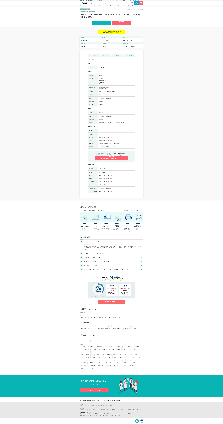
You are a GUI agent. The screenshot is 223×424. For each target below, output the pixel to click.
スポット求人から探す (107, 405)
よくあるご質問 (135, 409)
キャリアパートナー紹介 (115, 409)
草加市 (82, 354)
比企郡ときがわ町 (107, 362)
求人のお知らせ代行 (91, 415)
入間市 (103, 354)
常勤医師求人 (95, 5)
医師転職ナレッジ (99, 413)
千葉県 (104, 341)
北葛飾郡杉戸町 (83, 368)
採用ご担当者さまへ (123, 0)
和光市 (119, 354)
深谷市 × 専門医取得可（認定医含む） (88, 328)
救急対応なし (91, 11)
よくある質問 (132, 0)
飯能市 (87, 352)
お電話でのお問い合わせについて (139, 0)
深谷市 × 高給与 (97, 326)
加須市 (93, 352)
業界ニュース (124, 413)
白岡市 (82, 360)
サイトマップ (112, 400)
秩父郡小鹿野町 (83, 365)
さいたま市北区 (99, 346)
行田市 (135, 349)
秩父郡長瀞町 (132, 362)
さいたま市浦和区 (84, 349)
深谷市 (103, 5)
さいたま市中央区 (127, 346)
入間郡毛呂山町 (106, 360)
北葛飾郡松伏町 (92, 368)
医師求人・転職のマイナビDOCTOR (86, 5)
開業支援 (117, 400)
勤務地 (118, 55)
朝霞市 (108, 354)
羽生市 (122, 352)
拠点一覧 (128, 0)
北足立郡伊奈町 (89, 360)
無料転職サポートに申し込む (94, 390)
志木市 (114, 354)
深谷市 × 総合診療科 (117, 317)
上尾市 (138, 352)
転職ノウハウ (82, 413)
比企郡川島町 (83, 362)
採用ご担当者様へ (82, 400)
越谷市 (87, 354)
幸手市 (115, 357)
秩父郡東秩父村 (92, 365)
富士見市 (93, 357)
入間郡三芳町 (97, 360)
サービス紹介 (82, 409)
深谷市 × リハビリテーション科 (104, 317)
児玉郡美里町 (100, 365)
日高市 (127, 357)
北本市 (82, 357)
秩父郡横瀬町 (116, 362)
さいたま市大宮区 (108, 346)
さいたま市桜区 (137, 346)
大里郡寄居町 (124, 365)
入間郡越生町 (114, 360)
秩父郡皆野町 (124, 362)
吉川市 (133, 357)
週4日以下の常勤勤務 (84, 11)
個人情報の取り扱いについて (96, 400)
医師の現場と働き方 (108, 413)
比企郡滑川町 (121, 360)
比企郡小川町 (137, 360)
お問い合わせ (106, 400)
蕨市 (92, 354)
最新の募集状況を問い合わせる (121, 23)
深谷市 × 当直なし (106, 326)
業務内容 (105, 55)
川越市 (118, 349)
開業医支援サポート (132, 413)
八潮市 (87, 357)
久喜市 (136, 354)
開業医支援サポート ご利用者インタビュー (112, 415)
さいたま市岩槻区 (111, 349)
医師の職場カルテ (99, 415)
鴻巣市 (127, 352)
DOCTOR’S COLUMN (90, 413)
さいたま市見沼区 (118, 346)
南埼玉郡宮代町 (132, 365)
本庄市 (98, 352)
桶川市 (130, 354)
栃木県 (87, 341)
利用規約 (88, 400)
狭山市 (116, 352)
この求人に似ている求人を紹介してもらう (112, 158)
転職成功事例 (128, 409)
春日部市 (110, 352)
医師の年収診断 (83, 415)
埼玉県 (99, 5)
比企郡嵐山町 (129, 360)
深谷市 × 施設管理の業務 (117, 328)
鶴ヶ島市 (121, 357)
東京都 (109, 341)
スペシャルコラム (116, 413)
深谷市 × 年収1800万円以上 (86, 326)
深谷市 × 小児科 (84, 317)
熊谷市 (124, 349)
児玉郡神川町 (108, 365)
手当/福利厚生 (130, 55)
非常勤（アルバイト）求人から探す (95, 405)
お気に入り (102, 22)
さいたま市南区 (93, 349)
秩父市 (140, 349)
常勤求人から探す (83, 405)
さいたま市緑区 (102, 349)
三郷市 (99, 357)
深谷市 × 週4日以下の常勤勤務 (118, 326)
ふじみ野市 (139, 357)
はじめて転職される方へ (91, 409)
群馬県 (93, 341)
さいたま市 (83, 346)
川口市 (129, 349)
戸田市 (97, 354)
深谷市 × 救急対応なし (131, 326)
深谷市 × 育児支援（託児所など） (104, 328)
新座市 (125, 354)
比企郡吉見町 (91, 362)
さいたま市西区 (91, 346)
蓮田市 (104, 357)
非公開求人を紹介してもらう (111, 301)
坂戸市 (110, 357)
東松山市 (104, 352)
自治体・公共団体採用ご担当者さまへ (115, 0)
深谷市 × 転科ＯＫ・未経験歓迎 (131, 328)
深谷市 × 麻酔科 (93, 317)
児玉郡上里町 (116, 365)
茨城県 (82, 341)
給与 (94, 55)
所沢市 (82, 352)
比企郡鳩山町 (99, 362)
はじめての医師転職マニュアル (103, 409)
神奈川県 (115, 341)
